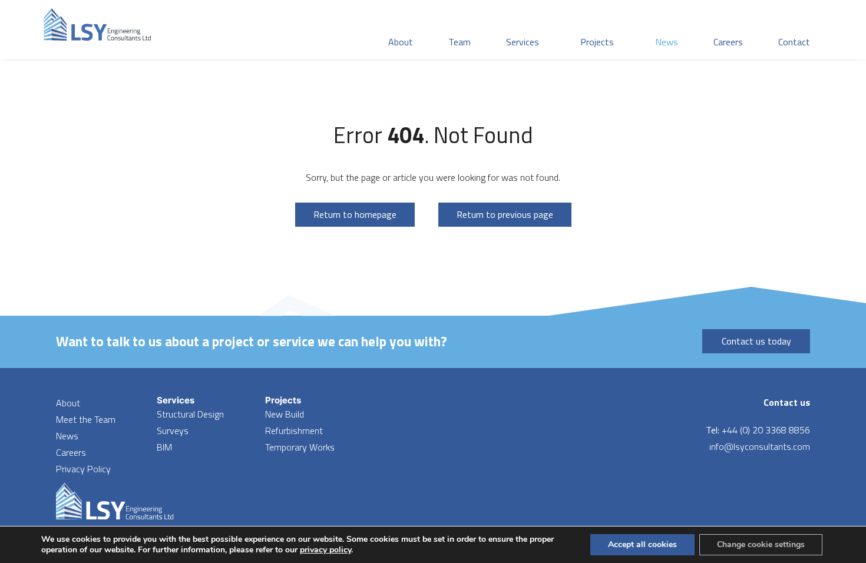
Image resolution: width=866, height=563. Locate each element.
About (68, 403)
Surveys (173, 430)
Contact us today (756, 341)
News (67, 436)
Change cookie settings (761, 544)
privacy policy (325, 549)
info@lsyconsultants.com (759, 446)
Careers (71, 452)
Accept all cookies (642, 544)
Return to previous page (505, 214)
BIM (164, 447)
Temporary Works (300, 447)
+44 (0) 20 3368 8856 (766, 430)
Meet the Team (85, 419)
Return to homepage (354, 214)
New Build (284, 414)
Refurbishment (294, 430)
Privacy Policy (83, 469)
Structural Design (190, 414)
